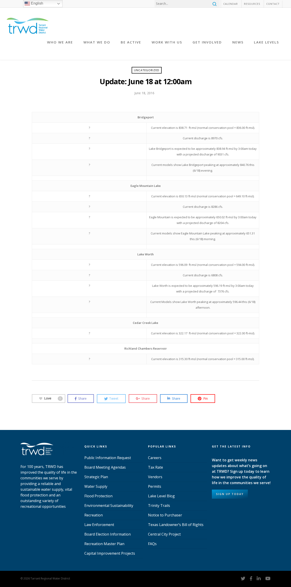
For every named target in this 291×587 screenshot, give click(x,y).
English (36, 3)
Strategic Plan (96, 476)
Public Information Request (107, 457)
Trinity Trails (159, 505)
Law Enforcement (99, 524)
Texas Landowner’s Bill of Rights (175, 524)
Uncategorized (146, 70)
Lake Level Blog (161, 495)
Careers (154, 457)
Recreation (93, 515)
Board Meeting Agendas (105, 467)
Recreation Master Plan (104, 543)
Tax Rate (155, 467)
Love (52, 398)
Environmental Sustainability (108, 505)
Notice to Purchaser (165, 515)
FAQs (152, 543)
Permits (154, 486)
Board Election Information (107, 534)
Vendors (155, 476)
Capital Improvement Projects (109, 553)
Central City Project (164, 534)
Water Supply (95, 486)
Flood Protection (98, 495)
